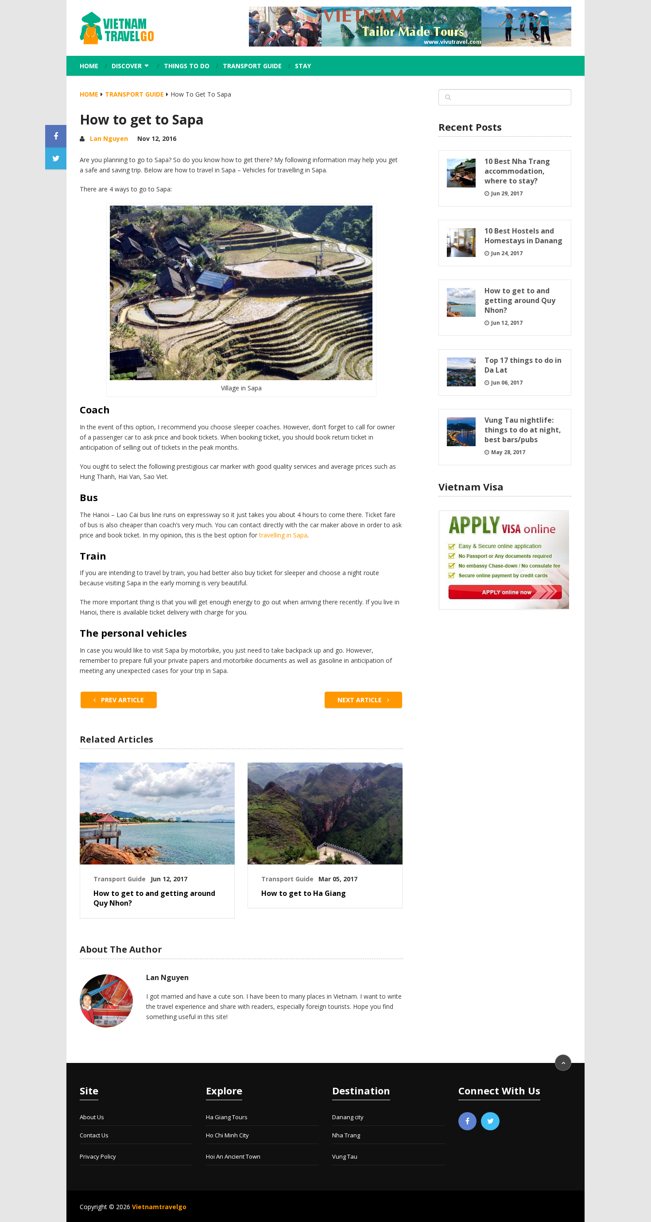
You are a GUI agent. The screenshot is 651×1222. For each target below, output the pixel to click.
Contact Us (94, 1135)
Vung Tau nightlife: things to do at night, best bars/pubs (522, 429)
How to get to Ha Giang (303, 893)
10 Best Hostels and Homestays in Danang (523, 235)
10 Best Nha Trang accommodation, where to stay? (517, 171)
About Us (92, 1117)
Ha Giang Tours (227, 1117)
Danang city (348, 1117)
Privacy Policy (98, 1156)
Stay (303, 66)
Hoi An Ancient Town (233, 1156)
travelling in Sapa (283, 535)
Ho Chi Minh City (227, 1135)
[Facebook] (467, 1121)
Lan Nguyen (109, 138)
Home (89, 66)
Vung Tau (344, 1156)
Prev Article (121, 700)
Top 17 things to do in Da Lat (523, 365)
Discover (127, 66)
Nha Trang (346, 1135)
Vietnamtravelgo (159, 1207)
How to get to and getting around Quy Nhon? (154, 898)
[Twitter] (490, 1121)
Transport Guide (252, 66)
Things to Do (186, 66)
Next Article (360, 700)
